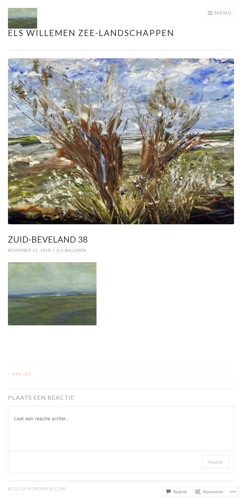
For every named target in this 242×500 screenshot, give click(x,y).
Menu (223, 12)
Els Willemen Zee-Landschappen (91, 33)
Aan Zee (20, 374)
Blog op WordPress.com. (37, 488)
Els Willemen (71, 250)
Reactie (215, 462)
